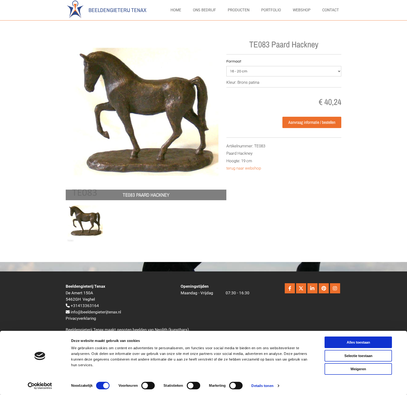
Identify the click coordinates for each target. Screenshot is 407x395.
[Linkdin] (312, 288)
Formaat (233, 61)
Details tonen (262, 386)
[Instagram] (335, 288)
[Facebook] (290, 288)
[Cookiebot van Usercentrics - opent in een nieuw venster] (40, 385)
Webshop (301, 10)
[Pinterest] (324, 288)
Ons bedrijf (204, 10)
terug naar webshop (243, 168)
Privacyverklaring (81, 318)
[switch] (148, 385)
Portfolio (271, 10)
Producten (238, 10)
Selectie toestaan (358, 356)
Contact (330, 10)
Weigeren (358, 369)
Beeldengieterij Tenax (118, 10)
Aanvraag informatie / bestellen (311, 122)
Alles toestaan (358, 342)
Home (176, 10)
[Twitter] (301, 288)
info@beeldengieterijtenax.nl (96, 312)
